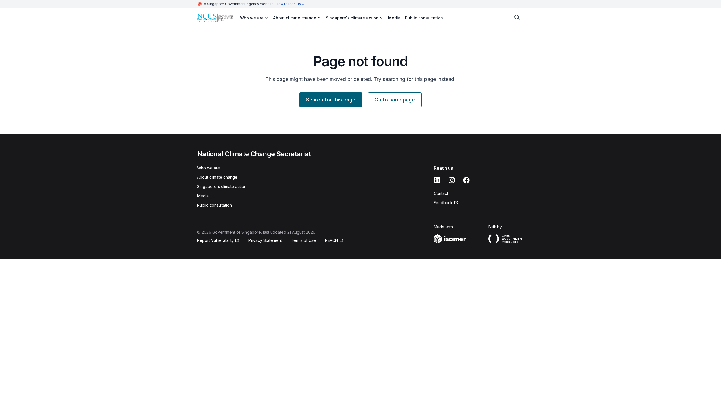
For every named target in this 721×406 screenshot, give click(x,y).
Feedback (443, 202)
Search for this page (330, 100)
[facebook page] (466, 180)
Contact (441, 193)
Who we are (208, 168)
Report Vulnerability (215, 240)
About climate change (217, 177)
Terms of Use (303, 240)
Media (394, 18)
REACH (331, 240)
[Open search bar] (517, 17)
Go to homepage (395, 100)
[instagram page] (451, 180)
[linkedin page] (437, 180)
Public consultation (424, 18)
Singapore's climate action (221, 186)
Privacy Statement (265, 240)
